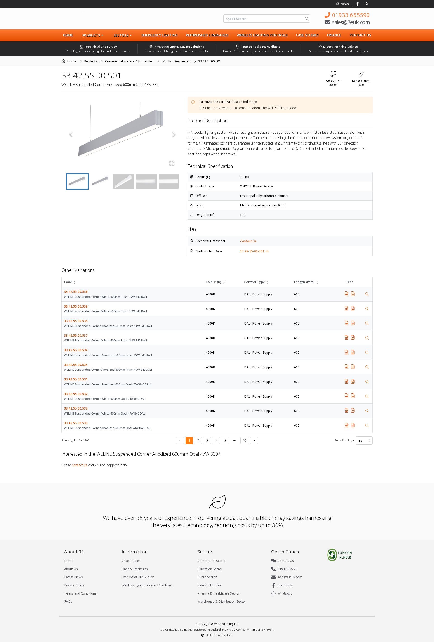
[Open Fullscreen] (172, 163)
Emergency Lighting (159, 35)
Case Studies (307, 35)
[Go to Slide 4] (146, 181)
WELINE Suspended (176, 61)
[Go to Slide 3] (123, 181)
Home (68, 35)
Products (90, 61)
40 (244, 440)
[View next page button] (254, 440)
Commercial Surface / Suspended (129, 61)
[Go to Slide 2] (100, 181)
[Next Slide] (174, 134)
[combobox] (364, 440)
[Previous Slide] (71, 134)
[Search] (306, 18)
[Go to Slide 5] (169, 181)
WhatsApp (285, 593)
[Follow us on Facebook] (358, 4)
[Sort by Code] (75, 282)
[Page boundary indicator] (234, 440)
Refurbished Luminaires (207, 35)
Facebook (285, 585)
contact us (79, 465)
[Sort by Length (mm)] (318, 282)
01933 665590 (351, 15)
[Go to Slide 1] (77, 181)
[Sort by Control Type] (268, 282)
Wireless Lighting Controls (262, 35)
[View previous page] (180, 440)
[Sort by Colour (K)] (224, 282)
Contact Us (360, 35)
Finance (334, 35)
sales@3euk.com (351, 22)
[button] (122, 134)
